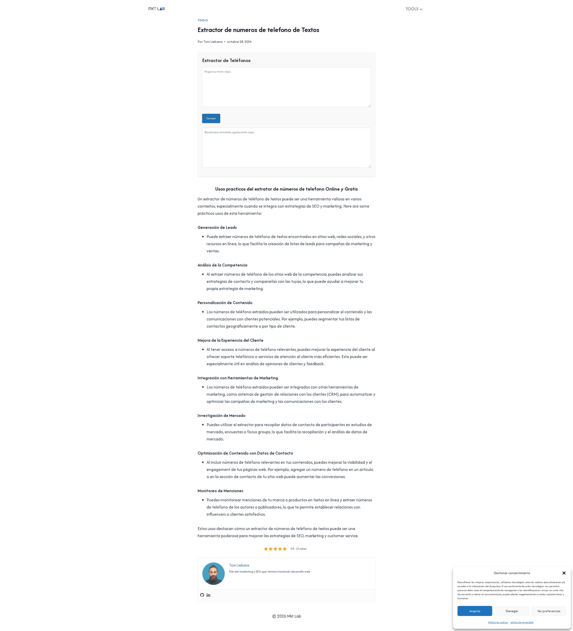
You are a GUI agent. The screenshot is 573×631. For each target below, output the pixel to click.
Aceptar (475, 611)
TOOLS (203, 20)
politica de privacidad (521, 622)
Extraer (211, 118)
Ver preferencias (548, 611)
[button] (564, 573)
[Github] (202, 595)
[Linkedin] (208, 595)
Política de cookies (498, 622)
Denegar (512, 611)
